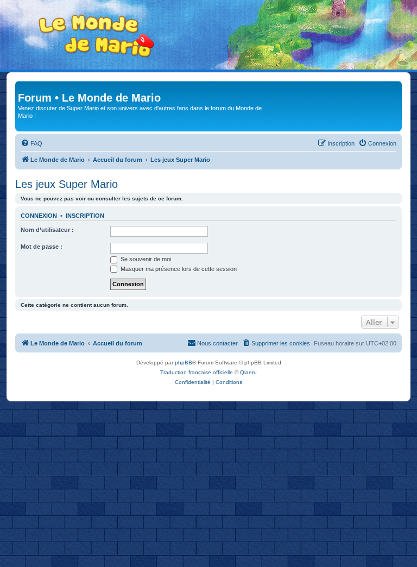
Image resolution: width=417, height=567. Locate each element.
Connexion (39, 215)
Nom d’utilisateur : (47, 229)
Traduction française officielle (196, 372)
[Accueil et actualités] (96, 36)
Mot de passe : (41, 246)
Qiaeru (248, 372)
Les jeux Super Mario (66, 184)
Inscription (85, 215)
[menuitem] (31, 143)
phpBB (183, 363)
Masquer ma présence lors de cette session (178, 269)
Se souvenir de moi (145, 259)
